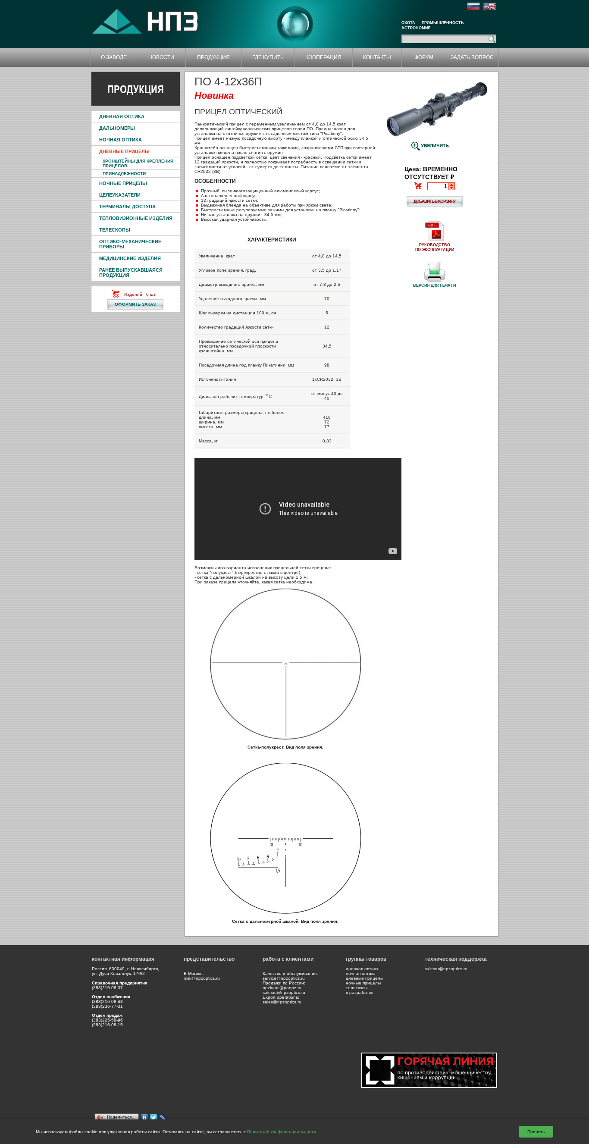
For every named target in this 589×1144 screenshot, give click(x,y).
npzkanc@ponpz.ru (282, 987)
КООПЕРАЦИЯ (323, 57)
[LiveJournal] (162, 1117)
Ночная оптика (120, 139)
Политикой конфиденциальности (281, 1131)
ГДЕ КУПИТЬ (268, 57)
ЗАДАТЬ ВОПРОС (472, 57)
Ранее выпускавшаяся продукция (131, 272)
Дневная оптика (121, 116)
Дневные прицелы (124, 151)
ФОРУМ (423, 57)
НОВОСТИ (161, 57)
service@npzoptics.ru (284, 978)
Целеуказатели (120, 194)
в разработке (359, 992)
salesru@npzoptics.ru (284, 992)
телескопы (356, 987)
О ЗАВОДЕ (114, 57)
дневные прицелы (364, 978)
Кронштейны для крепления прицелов (138, 163)
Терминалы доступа (127, 206)
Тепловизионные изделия (135, 218)
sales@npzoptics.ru (282, 1002)
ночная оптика (361, 973)
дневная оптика (362, 968)
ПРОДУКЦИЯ (213, 57)
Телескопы (114, 229)
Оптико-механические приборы (130, 244)
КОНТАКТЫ (377, 57)
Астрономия (415, 28)
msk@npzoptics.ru (202, 978)
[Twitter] (153, 1117)
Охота (408, 23)
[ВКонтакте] (144, 1117)
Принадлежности (124, 173)
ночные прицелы (363, 983)
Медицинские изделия (130, 258)
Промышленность (443, 23)
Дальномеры (117, 128)
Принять (536, 1131)
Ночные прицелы (123, 183)
